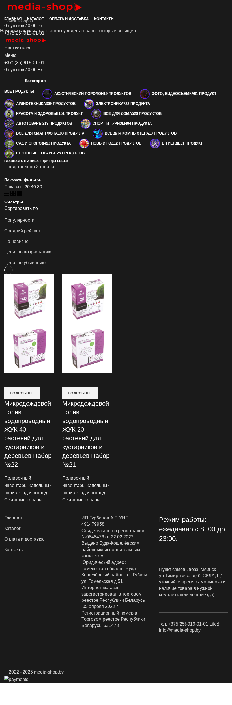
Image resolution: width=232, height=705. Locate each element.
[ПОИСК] (224, 20)
